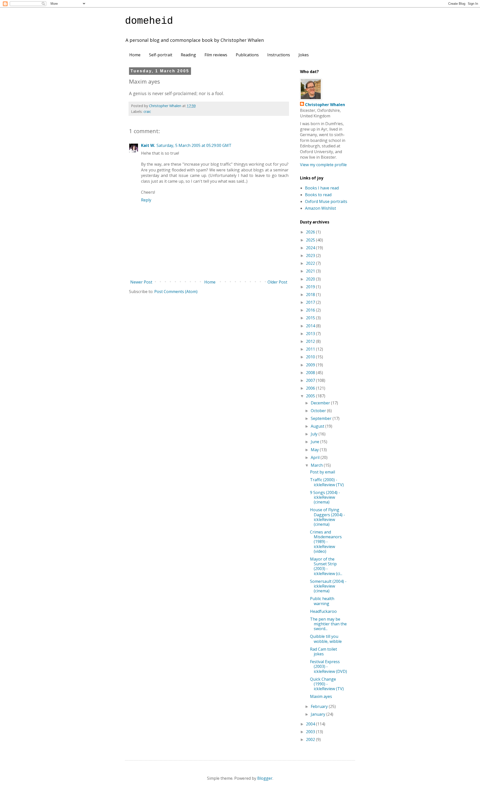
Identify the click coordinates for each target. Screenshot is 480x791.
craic (147, 111)
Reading (188, 55)
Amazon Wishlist (320, 208)
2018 (311, 294)
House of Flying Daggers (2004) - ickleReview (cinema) (327, 517)
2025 (311, 240)
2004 (311, 724)
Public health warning (322, 601)
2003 (311, 731)
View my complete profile (323, 164)
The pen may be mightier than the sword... (328, 623)
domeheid (149, 21)
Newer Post (141, 282)
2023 (311, 255)
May (315, 449)
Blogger (264, 778)
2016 (311, 310)
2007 (311, 380)
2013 (311, 333)
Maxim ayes (321, 696)
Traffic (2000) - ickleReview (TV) (327, 482)
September (321, 418)
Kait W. (148, 145)
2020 (311, 279)
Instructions (278, 55)
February (320, 706)
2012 (311, 341)
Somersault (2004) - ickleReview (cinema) (328, 586)
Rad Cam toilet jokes (323, 651)
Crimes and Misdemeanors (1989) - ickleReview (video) (326, 541)
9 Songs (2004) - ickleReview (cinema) (325, 497)
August (318, 426)
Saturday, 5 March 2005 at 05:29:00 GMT (194, 145)
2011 (311, 349)
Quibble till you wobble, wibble (326, 639)
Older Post (277, 282)
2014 (311, 326)
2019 (311, 287)
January (318, 714)
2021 (311, 271)
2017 (311, 302)
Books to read (318, 194)
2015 (311, 318)
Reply (146, 200)
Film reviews (215, 55)
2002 (311, 739)
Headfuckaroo (323, 611)
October (319, 410)
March (317, 465)
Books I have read (322, 188)
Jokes (303, 55)
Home (134, 55)
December (321, 403)
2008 (311, 372)
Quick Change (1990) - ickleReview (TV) (327, 683)
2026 (311, 232)
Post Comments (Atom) (176, 291)
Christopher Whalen (325, 104)
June (315, 441)
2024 (311, 247)
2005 (311, 396)
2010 (311, 357)
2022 (311, 263)
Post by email (322, 472)
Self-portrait (160, 55)
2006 (311, 388)
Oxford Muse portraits (326, 201)
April (315, 457)
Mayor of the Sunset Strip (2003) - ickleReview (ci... (326, 566)
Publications (247, 55)
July (314, 434)
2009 (311, 365)
